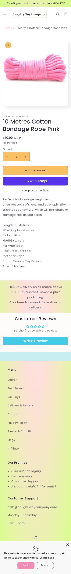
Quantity (8, 149)
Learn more (47, 557)
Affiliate (13, 448)
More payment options (35, 190)
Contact (14, 414)
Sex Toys (14, 397)
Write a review (35, 341)
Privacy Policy (17, 423)
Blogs (11, 440)
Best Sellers (16, 388)
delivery (35, 307)
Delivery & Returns (21, 405)
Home (8, 28)
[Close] (67, 545)
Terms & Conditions (22, 431)
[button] (5, 14)
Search (13, 380)
